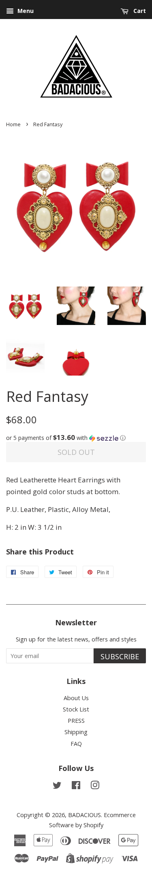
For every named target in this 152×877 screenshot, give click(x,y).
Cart (139, 11)
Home (13, 124)
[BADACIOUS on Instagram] (94, 786)
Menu (25, 11)
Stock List (76, 709)
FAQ (76, 743)
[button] (76, 438)
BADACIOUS (84, 815)
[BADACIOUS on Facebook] (76, 786)
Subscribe (120, 656)
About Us (76, 698)
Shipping (76, 732)
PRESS (76, 720)
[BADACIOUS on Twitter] (57, 786)
